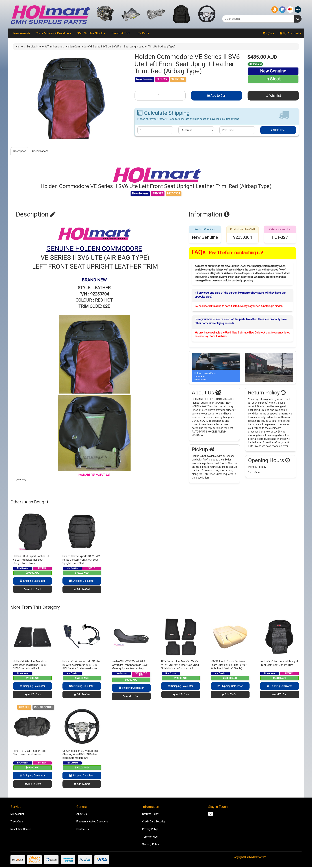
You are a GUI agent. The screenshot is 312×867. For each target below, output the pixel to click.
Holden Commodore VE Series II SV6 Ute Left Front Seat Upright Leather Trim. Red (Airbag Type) (120, 46)
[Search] (298, 19)
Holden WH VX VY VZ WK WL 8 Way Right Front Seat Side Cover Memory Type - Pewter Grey (130, 665)
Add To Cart (34, 589)
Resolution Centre (20, 829)
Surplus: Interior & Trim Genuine (44, 46)
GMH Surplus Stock (90, 33)
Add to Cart (218, 95)
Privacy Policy (150, 829)
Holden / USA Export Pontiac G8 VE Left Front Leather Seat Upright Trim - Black (31, 560)
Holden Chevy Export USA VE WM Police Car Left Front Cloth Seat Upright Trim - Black (81, 560)
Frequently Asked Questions (92, 821)
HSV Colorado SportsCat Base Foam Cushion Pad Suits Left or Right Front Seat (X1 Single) (228, 665)
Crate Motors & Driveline (53, 33)
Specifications (40, 151)
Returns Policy (150, 814)
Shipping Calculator (34, 580)
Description (19, 151)
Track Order (17, 821)
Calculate (279, 130)
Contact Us (82, 829)
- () (268, 33)
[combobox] (258, 19)
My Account (17, 814)
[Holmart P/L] (50, 14)
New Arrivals (21, 33)
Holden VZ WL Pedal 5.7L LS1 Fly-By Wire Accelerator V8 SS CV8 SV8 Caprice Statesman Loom (81, 665)
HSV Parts (142, 33)
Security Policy (150, 844)
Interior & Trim (120, 33)
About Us (81, 814)
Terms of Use (150, 836)
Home (19, 46)
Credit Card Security (153, 821)
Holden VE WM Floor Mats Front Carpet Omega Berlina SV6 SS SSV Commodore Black (30, 665)
